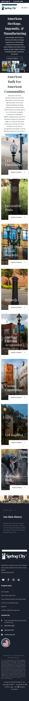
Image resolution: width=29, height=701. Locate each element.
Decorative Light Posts (8, 595)
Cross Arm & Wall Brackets (9, 603)
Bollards (11, 299)
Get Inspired (14, 435)
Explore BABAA (17, 488)
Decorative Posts (13, 207)
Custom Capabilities (13, 388)
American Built (12, 478)
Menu (25, 8)
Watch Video (8, 510)
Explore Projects (16, 442)
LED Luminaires (13, 162)
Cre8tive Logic (8, 687)
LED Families (5, 592)
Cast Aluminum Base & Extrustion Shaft (13, 599)
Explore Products (12, 58)
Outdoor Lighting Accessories (13, 341)
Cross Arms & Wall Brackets (13, 251)
